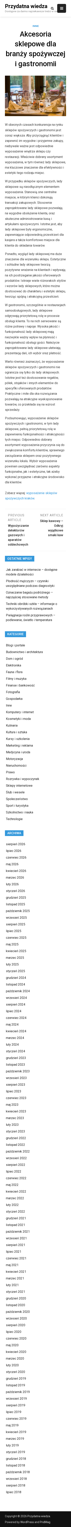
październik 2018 (18, 1472)
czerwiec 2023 (16, 1098)
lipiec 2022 (13, 1171)
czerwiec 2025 (16, 938)
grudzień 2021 (16, 1218)
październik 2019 (18, 1392)
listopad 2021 (15, 1225)
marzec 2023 (15, 1118)
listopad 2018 (15, 1465)
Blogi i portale (15, 645)
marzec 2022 (15, 1198)
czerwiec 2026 (16, 857)
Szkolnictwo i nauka (19, 812)
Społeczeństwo (17, 799)
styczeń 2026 (15, 891)
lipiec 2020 (13, 1332)
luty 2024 (12, 1044)
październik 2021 (18, 1231)
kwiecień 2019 (16, 1432)
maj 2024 (12, 1024)
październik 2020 (18, 1312)
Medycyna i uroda (18, 752)
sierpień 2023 (15, 1085)
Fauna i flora (14, 672)
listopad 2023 (15, 1064)
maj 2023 (12, 1105)
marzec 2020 (15, 1358)
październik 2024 (18, 991)
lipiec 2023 (13, 1091)
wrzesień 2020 (16, 1318)
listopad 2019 (15, 1385)
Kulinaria (12, 725)
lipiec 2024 (13, 1011)
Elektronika (13, 665)
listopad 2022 (15, 1145)
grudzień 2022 (16, 1138)
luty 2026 (12, 884)
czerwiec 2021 (16, 1258)
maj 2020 (12, 1345)
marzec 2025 (15, 958)
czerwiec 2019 (16, 1419)
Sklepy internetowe (19, 785)
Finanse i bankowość (20, 685)
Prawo (10, 772)
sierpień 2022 (15, 1165)
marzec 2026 (15, 877)
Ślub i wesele (15, 792)
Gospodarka (14, 699)
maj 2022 (12, 1185)
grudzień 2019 (16, 1378)
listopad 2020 (15, 1305)
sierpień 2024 (15, 1004)
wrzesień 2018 (16, 1479)
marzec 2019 (15, 1439)
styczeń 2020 (15, 1372)
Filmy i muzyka (16, 679)
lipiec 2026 (13, 851)
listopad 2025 (15, 904)
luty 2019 (12, 1445)
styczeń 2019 (15, 1452)
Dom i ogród (14, 659)
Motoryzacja (14, 759)
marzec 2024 (15, 1038)
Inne (36, 26)
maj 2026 (12, 864)
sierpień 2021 (15, 1245)
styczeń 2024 (15, 1051)
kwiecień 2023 (16, 1111)
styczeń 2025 (15, 971)
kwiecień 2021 (16, 1272)
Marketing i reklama (19, 745)
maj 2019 (12, 1425)
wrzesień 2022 (16, 1158)
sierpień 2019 (15, 1405)
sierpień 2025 (15, 924)
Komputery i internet (20, 712)
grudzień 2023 (16, 1058)
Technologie (14, 819)
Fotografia (13, 692)
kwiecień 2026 (16, 871)
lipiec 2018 (13, 1492)
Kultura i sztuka (16, 732)
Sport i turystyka (17, 806)
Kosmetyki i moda (18, 719)
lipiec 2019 (13, 1412)
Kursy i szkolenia (18, 739)
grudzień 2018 (16, 1459)
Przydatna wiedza (26, 6)
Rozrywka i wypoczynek (22, 779)
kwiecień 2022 (16, 1191)
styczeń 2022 (15, 1211)
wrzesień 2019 (16, 1398)
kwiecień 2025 (16, 951)
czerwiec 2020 (16, 1338)
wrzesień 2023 (16, 1078)
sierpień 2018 (15, 1485)
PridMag (45, 1522)
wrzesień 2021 (16, 1238)
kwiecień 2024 (16, 1031)
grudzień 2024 (16, 978)
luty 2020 (12, 1365)
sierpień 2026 (15, 844)
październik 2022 (18, 1151)
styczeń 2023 (15, 1131)
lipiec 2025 (13, 931)
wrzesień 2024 (16, 998)
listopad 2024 (15, 984)
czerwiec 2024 (16, 1018)
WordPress (27, 1522)
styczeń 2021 (15, 1292)
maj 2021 (12, 1265)
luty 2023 (12, 1125)
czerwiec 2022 (16, 1178)
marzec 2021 (15, 1278)
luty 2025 (12, 964)
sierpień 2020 (15, 1325)
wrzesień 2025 (16, 918)
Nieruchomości (16, 765)
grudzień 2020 (16, 1298)
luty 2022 (12, 1205)
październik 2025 (18, 911)
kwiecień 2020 (16, 1352)
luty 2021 (12, 1285)
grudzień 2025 (16, 897)
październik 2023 (18, 1071)
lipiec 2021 (13, 1252)
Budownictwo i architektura (24, 652)
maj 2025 (12, 944)
